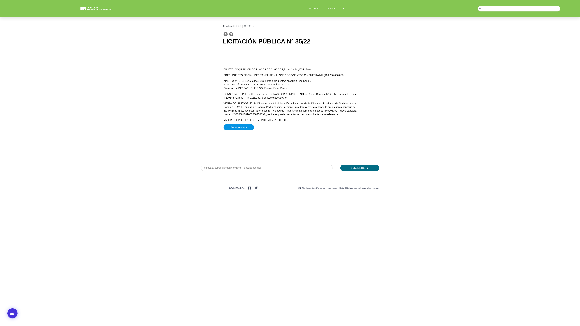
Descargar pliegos (238, 127)
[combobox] (519, 8)
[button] (226, 34)
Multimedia (314, 8)
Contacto (331, 8)
